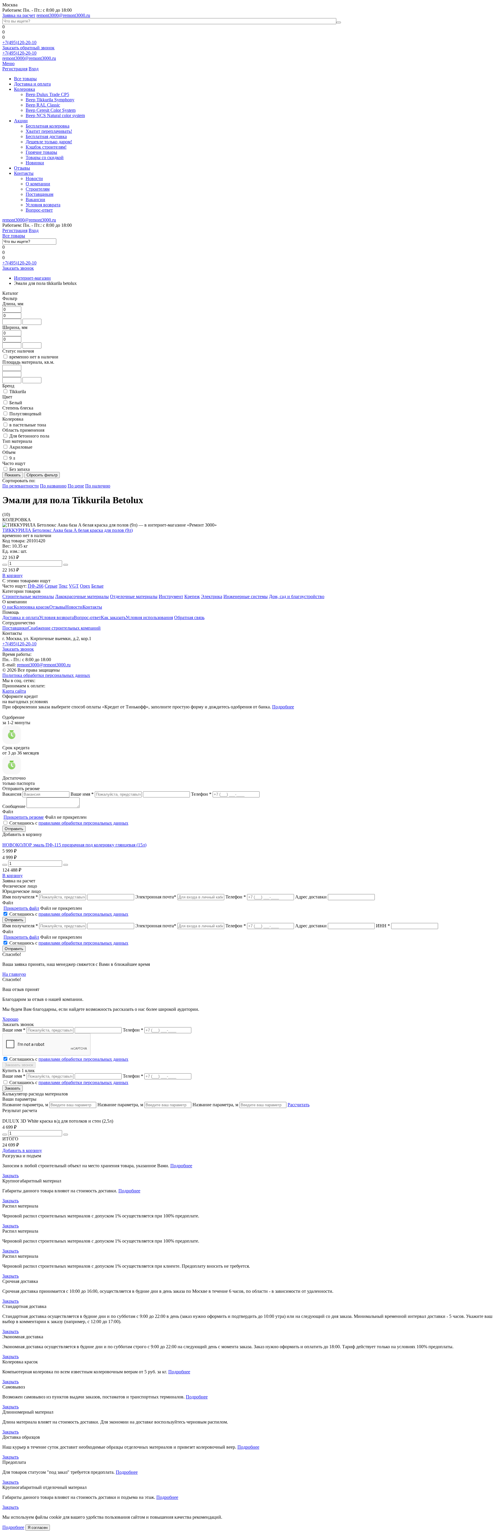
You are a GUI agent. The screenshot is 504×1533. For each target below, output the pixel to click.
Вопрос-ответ (39, 210)
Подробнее (283, 706)
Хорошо (10, 1019)
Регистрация (14, 68)
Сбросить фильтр (42, 475)
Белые (97, 585)
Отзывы (22, 168)
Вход (33, 68)
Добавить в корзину (22, 1150)
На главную (14, 974)
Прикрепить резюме (24, 817)
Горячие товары (41, 152)
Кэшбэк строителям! (46, 146)
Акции (21, 120)
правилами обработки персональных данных (83, 822)
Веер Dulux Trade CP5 (47, 94)
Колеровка (24, 89)
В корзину (12, 575)
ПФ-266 (35, 585)
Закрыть (10, 1175)
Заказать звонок (18, 268)
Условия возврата (43, 204)
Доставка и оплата (32, 83)
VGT (74, 585)
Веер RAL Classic (43, 104)
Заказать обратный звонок (28, 47)
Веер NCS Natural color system (55, 115)
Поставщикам (39, 194)
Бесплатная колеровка (47, 125)
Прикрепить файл (21, 908)
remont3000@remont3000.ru (63, 15)
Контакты (24, 173)
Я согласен (38, 1527)
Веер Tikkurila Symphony (50, 99)
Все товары (25, 78)
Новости (34, 178)
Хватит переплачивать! (49, 131)
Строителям (38, 189)
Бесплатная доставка (46, 136)
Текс (63, 585)
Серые (51, 585)
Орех (85, 585)
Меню (8, 63)
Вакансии (35, 199)
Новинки (35, 162)
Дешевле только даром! (49, 141)
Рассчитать (298, 1104)
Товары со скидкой (45, 157)
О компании (38, 183)
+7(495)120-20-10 (19, 42)
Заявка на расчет (18, 15)
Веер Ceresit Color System (51, 110)
